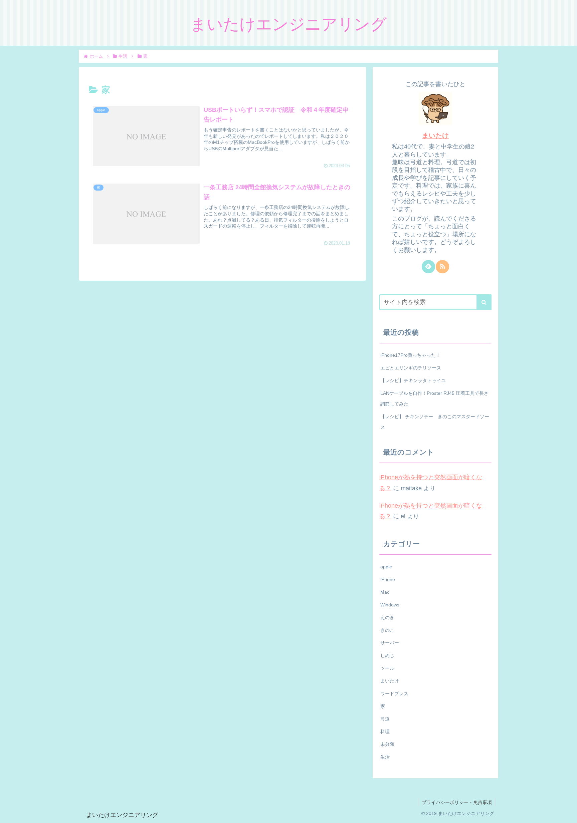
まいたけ (435, 135)
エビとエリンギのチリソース (410, 367)
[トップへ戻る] (567, 813)
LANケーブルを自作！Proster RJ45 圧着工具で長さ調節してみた (434, 398)
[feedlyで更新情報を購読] (428, 266)
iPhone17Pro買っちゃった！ (410, 355)
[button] (484, 302)
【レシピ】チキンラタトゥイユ (413, 380)
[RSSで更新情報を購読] (442, 266)
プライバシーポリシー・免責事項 (457, 802)
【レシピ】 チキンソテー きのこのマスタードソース (434, 422)
